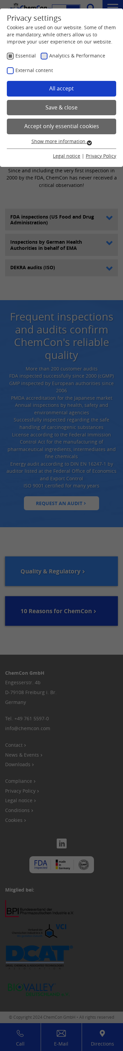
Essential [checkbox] (25, 55)
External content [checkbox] (34, 70)
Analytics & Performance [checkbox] (77, 55)
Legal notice (66, 156)
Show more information (59, 141)
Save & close (61, 107)
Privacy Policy (101, 156)
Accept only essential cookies (61, 126)
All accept (61, 88)
